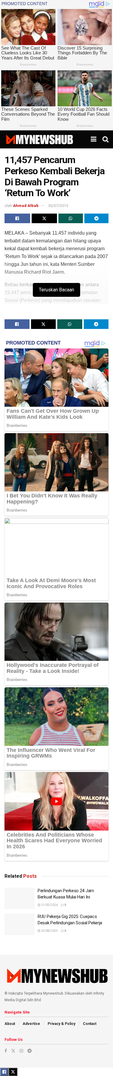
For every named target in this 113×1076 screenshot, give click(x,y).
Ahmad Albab (26, 205)
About (10, 1024)
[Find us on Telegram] (29, 1050)
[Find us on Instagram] (21, 1050)
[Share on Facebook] (17, 218)
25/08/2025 (49, 930)
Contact (89, 1024)
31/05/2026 (49, 905)
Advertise (31, 1024)
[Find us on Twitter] (13, 1050)
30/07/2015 (58, 205)
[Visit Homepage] (39, 139)
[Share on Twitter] (44, 218)
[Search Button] (105, 139)
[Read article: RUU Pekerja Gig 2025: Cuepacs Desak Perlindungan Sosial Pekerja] (20, 924)
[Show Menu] (93, 139)
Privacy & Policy (61, 1024)
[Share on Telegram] (96, 218)
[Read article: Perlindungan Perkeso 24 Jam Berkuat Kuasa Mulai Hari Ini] (20, 898)
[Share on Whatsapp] (70, 218)
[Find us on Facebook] (6, 1050)
